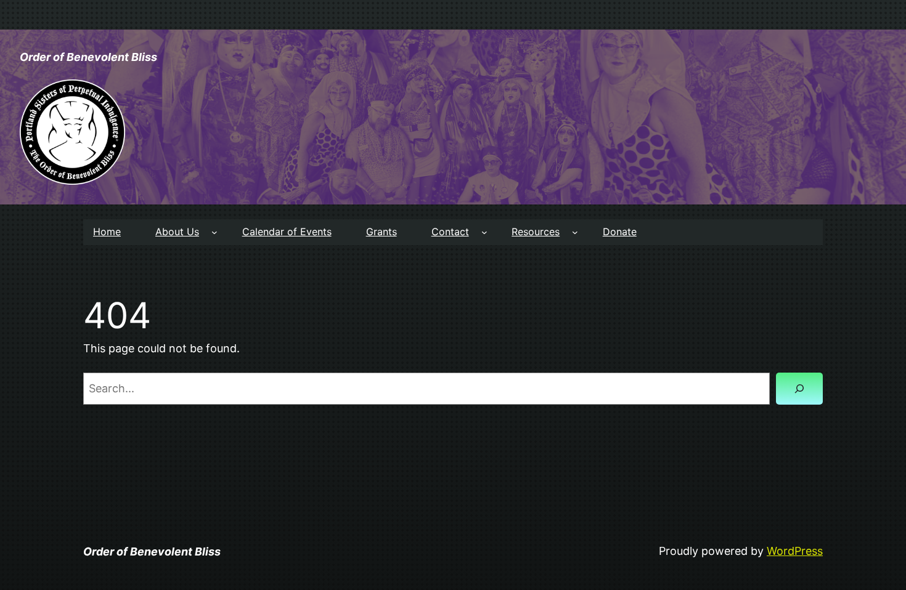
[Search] (799, 389)
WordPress (795, 550)
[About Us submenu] (214, 232)
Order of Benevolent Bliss (88, 57)
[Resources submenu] (575, 232)
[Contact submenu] (484, 232)
